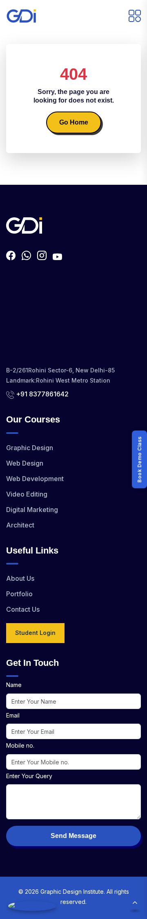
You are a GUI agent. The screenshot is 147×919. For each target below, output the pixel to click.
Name (14, 684)
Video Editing (26, 494)
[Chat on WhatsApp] (32, 906)
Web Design (24, 463)
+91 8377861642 (42, 394)
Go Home (73, 122)
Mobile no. (20, 745)
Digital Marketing (32, 509)
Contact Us (23, 609)
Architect (20, 525)
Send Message (73, 835)
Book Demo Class (139, 459)
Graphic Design (29, 448)
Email (13, 715)
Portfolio (19, 594)
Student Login (35, 632)
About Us (20, 578)
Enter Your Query (29, 775)
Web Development (35, 479)
